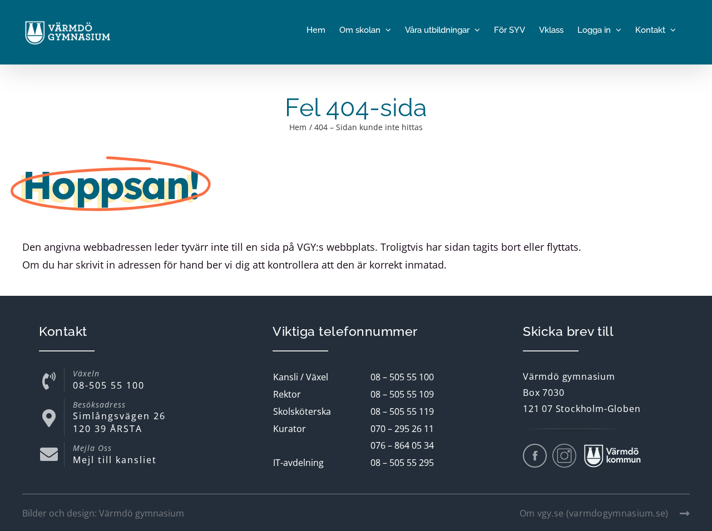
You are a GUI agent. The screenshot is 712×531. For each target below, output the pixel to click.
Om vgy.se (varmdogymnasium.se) (594, 513)
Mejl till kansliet (115, 460)
